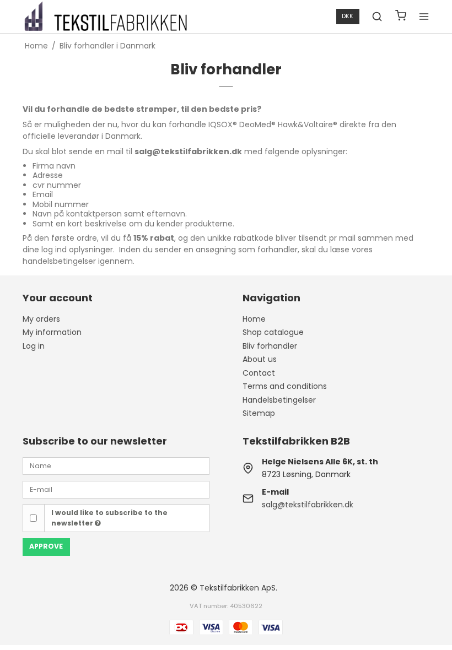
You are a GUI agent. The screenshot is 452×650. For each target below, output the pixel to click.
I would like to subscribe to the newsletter (109, 517)
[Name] (116, 465)
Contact (259, 372)
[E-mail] (116, 488)
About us (260, 359)
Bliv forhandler (270, 345)
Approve (46, 546)
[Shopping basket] (400, 17)
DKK (347, 16)
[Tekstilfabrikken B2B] (105, 16)
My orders (41, 318)
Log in (34, 345)
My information (52, 332)
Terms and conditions (285, 386)
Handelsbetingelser (279, 399)
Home (254, 318)
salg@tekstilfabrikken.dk (307, 504)
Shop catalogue (273, 332)
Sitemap (259, 413)
